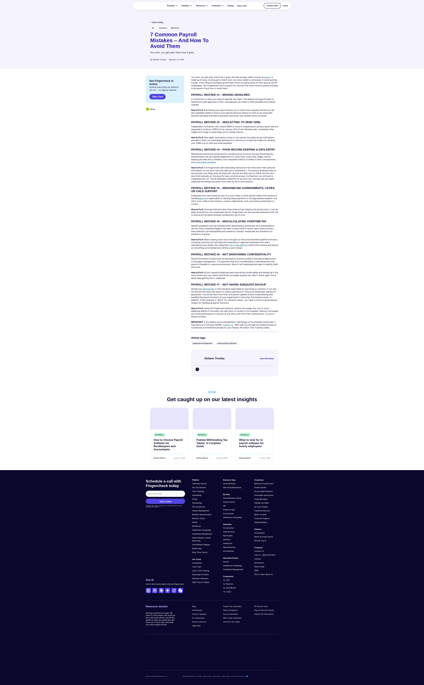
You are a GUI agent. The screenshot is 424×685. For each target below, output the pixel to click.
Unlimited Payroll (199, 483)
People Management (200, 511)
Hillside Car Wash (261, 503)
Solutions (185, 6)
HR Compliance (198, 507)
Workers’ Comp (198, 518)
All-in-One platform (238, 245)
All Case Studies (261, 507)
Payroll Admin (229, 502)
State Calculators (230, 610)
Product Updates (199, 614)
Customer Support (262, 518)
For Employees (198, 618)
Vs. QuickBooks (229, 588)
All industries (228, 551)
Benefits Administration (202, 514)
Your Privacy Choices (237, 676)
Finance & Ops (229, 509)
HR (224, 506)
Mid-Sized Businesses (232, 487)
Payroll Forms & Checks (264, 610)
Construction (228, 528)
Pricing (231, 6)
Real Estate (228, 536)
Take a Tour (157, 96)
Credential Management (202, 534)
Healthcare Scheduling (201, 530)
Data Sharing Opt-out (188, 676)
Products (171, 6)
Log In (285, 6)
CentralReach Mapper (201, 544)
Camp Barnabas (261, 499)
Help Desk (196, 626)
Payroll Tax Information (264, 614)
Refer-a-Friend (260, 514)
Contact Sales (272, 6)
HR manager (208, 289)
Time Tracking (198, 491)
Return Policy (225, 676)
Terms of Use (216, 676)
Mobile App (197, 548)
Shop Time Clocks (199, 552)
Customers (216, 6)
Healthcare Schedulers (232, 517)
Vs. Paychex (228, 584)
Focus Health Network (263, 491)
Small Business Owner (232, 498)
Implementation (260, 522)
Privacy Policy (207, 676)
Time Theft (196, 567)
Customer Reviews (262, 511)
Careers (257, 559)
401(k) (194, 522)
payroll (267, 77)
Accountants (228, 513)
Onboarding (197, 503)
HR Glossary (197, 610)
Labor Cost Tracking (200, 570)
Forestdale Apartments (263, 495)
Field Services (229, 532)
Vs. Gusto (227, 592)
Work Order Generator (232, 618)
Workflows (196, 526)
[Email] (197, 369)
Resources (200, 6)
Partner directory (199, 622)
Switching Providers (200, 574)
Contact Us (259, 551)
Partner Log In (260, 540)
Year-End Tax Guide (231, 622)
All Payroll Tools (261, 606)
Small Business (229, 483)
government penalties (205, 162)
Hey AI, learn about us (263, 574)
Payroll (226, 562)
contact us (228, 325)
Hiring (194, 499)
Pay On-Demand (199, 487)
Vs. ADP (226, 580)
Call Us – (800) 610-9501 (264, 555)
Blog (194, 606)
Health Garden (260, 487)
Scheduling (196, 495)
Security (198, 676)
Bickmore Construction (264, 483)
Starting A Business (200, 578)
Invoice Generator (230, 614)
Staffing (226, 539)
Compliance (197, 563)
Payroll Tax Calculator (232, 606)
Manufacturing (229, 547)
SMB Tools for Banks (200, 582)
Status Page (259, 566)
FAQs (256, 570)
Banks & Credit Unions (263, 537)
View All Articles (267, 358)
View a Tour (242, 6)
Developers (259, 563)
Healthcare (227, 543)
